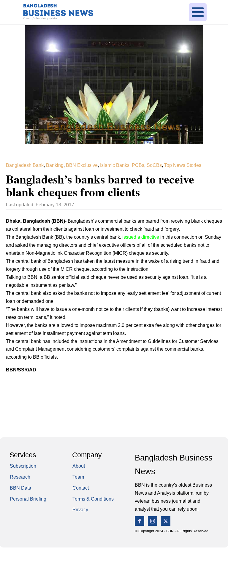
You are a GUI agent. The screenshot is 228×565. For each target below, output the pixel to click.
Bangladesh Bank (25, 165)
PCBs (138, 165)
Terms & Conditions (93, 498)
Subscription (23, 466)
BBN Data (20, 487)
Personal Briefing (28, 498)
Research (20, 476)
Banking (55, 165)
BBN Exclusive (82, 165)
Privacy (80, 509)
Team (78, 476)
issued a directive (141, 237)
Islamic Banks (114, 165)
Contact (80, 487)
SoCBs (154, 165)
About (78, 466)
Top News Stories (182, 165)
